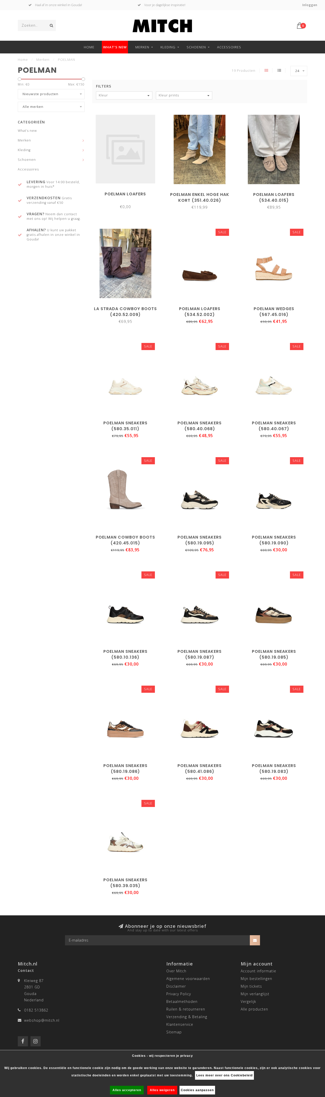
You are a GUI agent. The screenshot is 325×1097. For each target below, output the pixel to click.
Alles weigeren (162, 1090)
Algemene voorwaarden (188, 978)
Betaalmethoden (182, 1001)
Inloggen (309, 5)
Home (89, 47)
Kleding (167, 47)
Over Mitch (176, 971)
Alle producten (254, 1009)
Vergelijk (248, 1001)
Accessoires (229, 47)
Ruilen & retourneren (185, 1009)
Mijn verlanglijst (255, 993)
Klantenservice (179, 1024)
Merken (142, 47)
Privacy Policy (178, 993)
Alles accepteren (126, 1090)
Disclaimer (176, 986)
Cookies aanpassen (197, 1090)
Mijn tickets (251, 986)
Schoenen (196, 47)
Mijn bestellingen (256, 978)
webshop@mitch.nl (41, 1020)
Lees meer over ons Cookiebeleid (224, 1075)
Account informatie (258, 971)
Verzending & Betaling (186, 1016)
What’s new (115, 47)
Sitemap (174, 1032)
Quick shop (127, 192)
